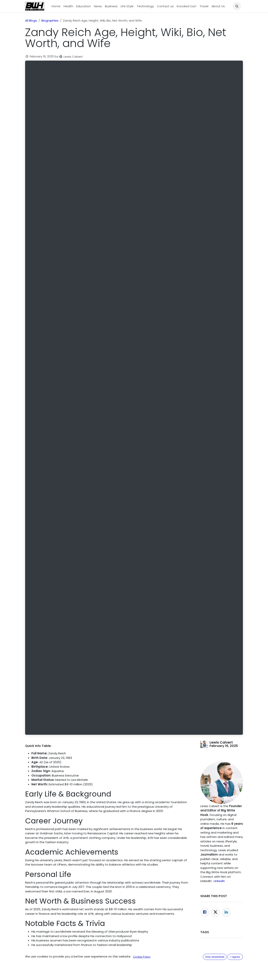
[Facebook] (204, 912)
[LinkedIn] (226, 912)
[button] (237, 6)
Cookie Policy (141, 957)
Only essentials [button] (214, 957)
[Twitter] (215, 912)
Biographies (49, 20)
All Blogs (31, 20)
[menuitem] (56, 6)
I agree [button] (235, 957)
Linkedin (219, 881)
